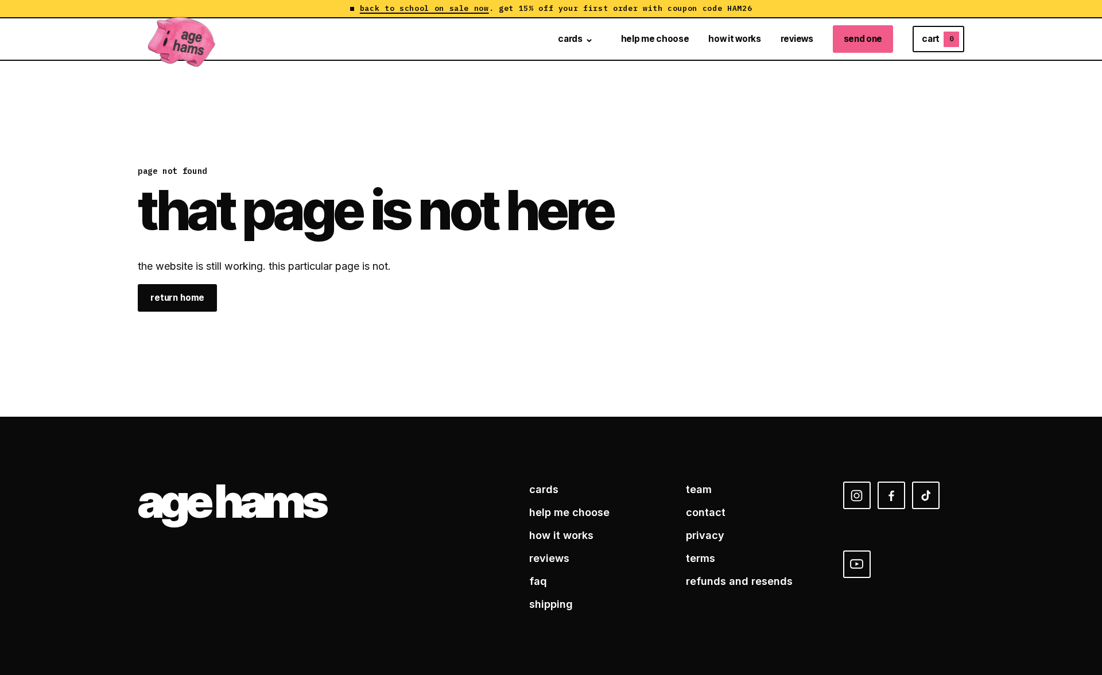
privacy (705, 535)
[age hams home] (182, 39)
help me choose (655, 38)
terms (700, 558)
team (699, 489)
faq (538, 581)
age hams (231, 501)
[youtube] (857, 564)
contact (705, 512)
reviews (797, 38)
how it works (734, 38)
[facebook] (891, 495)
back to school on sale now (424, 8)
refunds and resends (739, 581)
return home (177, 297)
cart (937, 38)
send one (863, 38)
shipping (551, 604)
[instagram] (857, 495)
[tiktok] (926, 495)
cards (570, 38)
